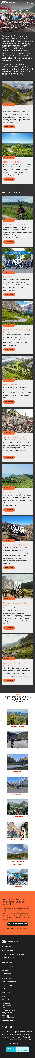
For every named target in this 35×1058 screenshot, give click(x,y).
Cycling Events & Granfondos (13, 954)
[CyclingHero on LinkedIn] (11, 1027)
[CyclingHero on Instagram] (6, 1027)
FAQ (3, 989)
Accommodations (8, 967)
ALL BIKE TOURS (7, 946)
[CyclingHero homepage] (8, 2)
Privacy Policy (7, 985)
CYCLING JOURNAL (8, 978)
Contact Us (6, 992)
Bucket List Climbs (8, 957)
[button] (32, 3)
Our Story (5, 970)
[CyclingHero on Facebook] (2, 1027)
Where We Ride (7, 951)
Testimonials (6, 974)
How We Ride (7, 963)
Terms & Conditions (9, 982)
